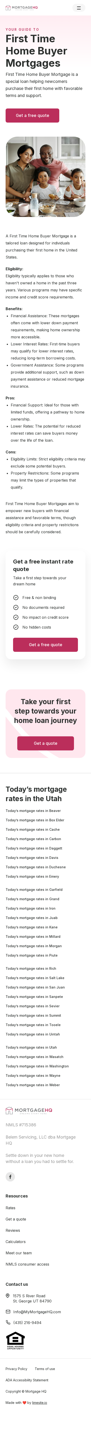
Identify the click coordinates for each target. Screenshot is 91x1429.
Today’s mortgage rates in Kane (32, 927)
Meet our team (19, 1253)
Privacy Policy (16, 1369)
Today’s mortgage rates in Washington (37, 1066)
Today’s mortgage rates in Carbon (33, 839)
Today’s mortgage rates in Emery (32, 876)
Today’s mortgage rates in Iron (31, 908)
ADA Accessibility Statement (27, 1380)
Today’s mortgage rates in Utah (31, 1047)
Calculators (16, 1241)
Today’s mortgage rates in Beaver (33, 811)
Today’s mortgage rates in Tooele (33, 1025)
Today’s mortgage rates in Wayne (33, 1076)
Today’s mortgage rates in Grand (32, 899)
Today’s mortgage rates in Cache (33, 829)
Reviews (13, 1230)
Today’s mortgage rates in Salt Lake (35, 978)
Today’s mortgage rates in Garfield (34, 890)
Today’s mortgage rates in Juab (32, 918)
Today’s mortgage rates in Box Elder (35, 820)
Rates (10, 1207)
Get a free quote (32, 115)
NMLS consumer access (27, 1264)
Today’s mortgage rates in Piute (32, 955)
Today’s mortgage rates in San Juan (35, 987)
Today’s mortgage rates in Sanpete (34, 997)
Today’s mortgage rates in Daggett (34, 848)
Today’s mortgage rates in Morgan (34, 946)
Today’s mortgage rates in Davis (32, 858)
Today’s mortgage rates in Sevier (33, 1006)
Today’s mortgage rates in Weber (33, 1085)
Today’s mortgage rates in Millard (33, 937)
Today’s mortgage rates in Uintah (33, 1034)
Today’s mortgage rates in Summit (33, 1015)
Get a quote (16, 1219)
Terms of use (45, 1369)
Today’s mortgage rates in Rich (31, 968)
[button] (78, 8)
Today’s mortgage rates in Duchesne (36, 867)
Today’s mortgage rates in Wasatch (34, 1057)
